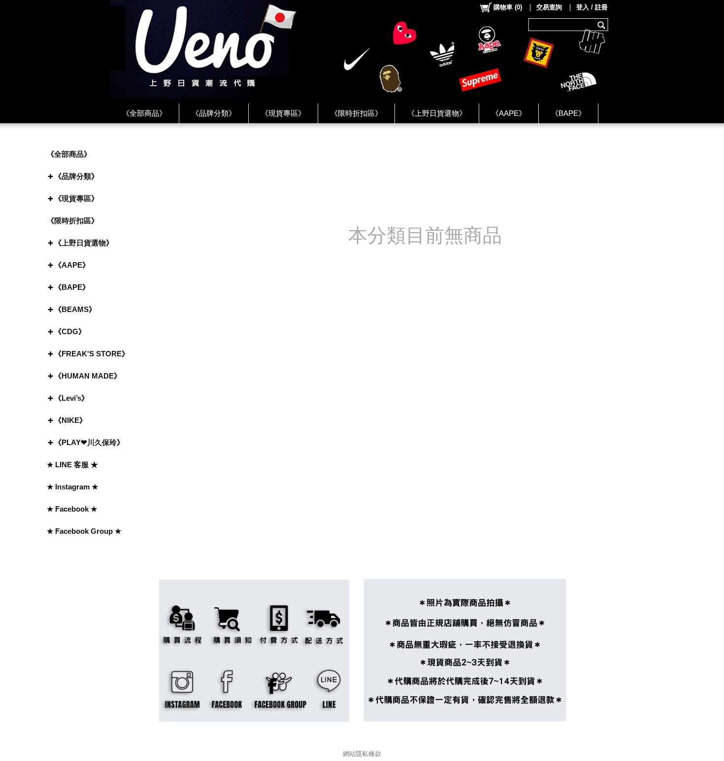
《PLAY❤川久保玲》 (89, 442)
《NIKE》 (70, 420)
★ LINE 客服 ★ (72, 464)
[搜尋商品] (602, 24)
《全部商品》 (144, 113)
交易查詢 (549, 7)
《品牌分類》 (214, 113)
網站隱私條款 (362, 754)
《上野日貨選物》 (436, 113)
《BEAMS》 (75, 309)
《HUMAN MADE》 (87, 376)
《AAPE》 (509, 113)
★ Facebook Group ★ (84, 531)
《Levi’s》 (71, 398)
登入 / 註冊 (592, 7)
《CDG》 (70, 331)
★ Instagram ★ (72, 487)
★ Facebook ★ (72, 509)
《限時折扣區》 (356, 113)
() (508, 7)
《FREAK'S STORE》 (91, 353)
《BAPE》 (568, 113)
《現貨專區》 (283, 113)
